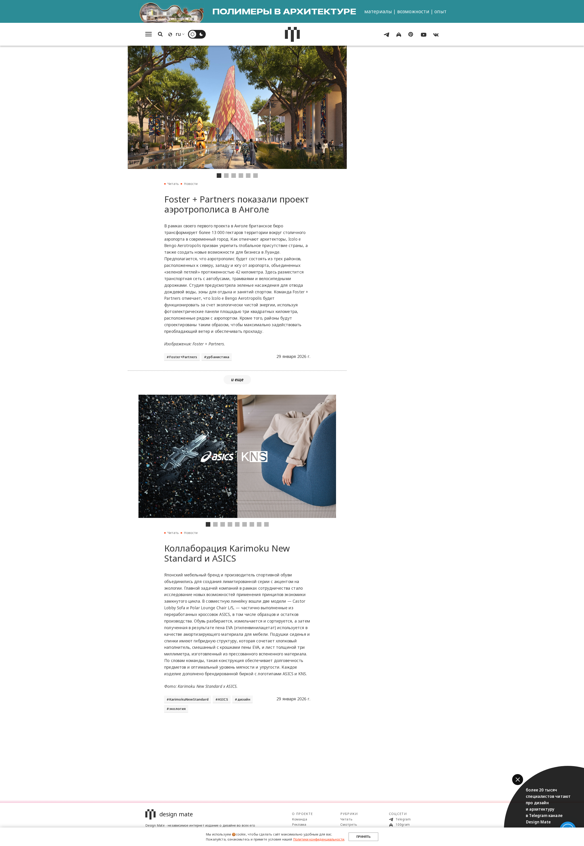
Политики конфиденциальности (318, 839)
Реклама (299, 824)
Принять (363, 836)
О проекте (302, 814)
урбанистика (217, 357)
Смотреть (348, 824)
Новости (191, 183)
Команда (299, 819)
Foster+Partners (183, 357)
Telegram (403, 819)
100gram (402, 824)
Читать (173, 183)
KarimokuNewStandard (189, 699)
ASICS (223, 699)
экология (177, 708)
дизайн (243, 699)
